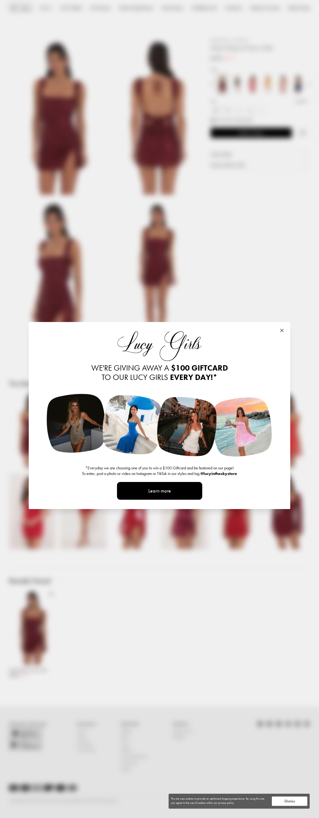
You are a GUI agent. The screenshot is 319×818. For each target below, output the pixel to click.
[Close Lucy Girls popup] (282, 330)
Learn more (159, 490)
